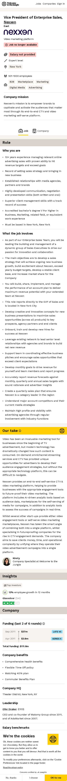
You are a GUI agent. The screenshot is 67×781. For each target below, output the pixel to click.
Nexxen (10, 22)
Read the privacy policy (13, 767)
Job (26, 130)
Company (43, 130)
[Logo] (10, 4)
